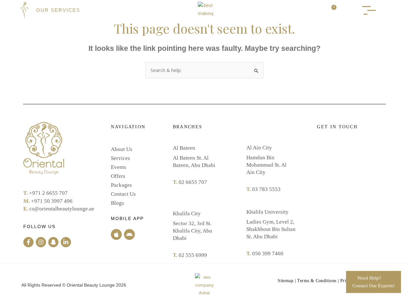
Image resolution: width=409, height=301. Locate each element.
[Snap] (53, 242)
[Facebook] (28, 242)
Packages (121, 185)
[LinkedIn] (66, 242)
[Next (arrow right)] (398, 151)
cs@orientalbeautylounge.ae (61, 209)
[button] (347, 10)
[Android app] (129, 234)
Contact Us (123, 194)
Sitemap (285, 280)
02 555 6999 (193, 255)
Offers (118, 176)
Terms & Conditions (316, 280)
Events (118, 167)
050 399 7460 (267, 253)
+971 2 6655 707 (48, 193)
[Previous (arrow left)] (11, 151)
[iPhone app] (116, 234)
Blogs (117, 203)
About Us (121, 149)
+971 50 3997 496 (52, 201)
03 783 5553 (266, 189)
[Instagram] (41, 242)
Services (120, 158)
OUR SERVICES (58, 10)
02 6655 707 (193, 182)
